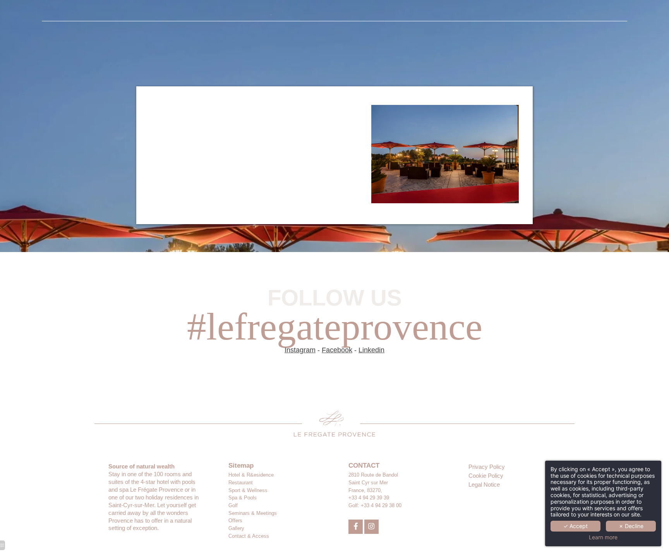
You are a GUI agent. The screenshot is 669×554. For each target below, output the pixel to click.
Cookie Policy (485, 475)
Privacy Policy (486, 466)
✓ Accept (575, 526)
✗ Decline (631, 526)
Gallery (236, 528)
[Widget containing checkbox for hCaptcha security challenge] (420, 500)
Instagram (300, 350)
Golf (233, 505)
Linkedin (371, 350)
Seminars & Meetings (252, 513)
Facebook (337, 350)
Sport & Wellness (248, 490)
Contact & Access (248, 536)
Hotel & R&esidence (251, 475)
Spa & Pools (242, 498)
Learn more (603, 537)
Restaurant (240, 482)
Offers (235, 520)
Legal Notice (484, 484)
